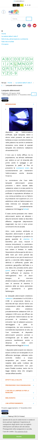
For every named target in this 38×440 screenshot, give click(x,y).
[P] (31, 64)
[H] (31, 59)
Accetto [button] (19, 436)
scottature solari (22, 168)
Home (3, 34)
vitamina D (28, 239)
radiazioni (9, 298)
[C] (11, 59)
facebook (19, 25)
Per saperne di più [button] (21, 431)
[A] (3, 59)
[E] (19, 59)
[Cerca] (2, 47)
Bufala (25, 209)
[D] (15, 59)
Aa (14, 5)
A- (25, 5)
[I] (3, 64)
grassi (7, 270)
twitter (24, 25)
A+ (30, 5)
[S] (11, 68)
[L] (15, 64)
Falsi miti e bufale (7, 42)
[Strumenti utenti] (34, 94)
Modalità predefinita (7, 5)
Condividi (5, 98)
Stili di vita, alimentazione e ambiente (14, 39)
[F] (23, 59)
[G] (27, 59)
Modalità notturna (10, 5)
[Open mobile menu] (2, 31)
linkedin (29, 25)
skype (35, 25)
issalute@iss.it (19, 1)
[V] (23, 68)
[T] (15, 68)
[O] (27, 64)
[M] (19, 64)
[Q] (3, 68)
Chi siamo (4, 44)
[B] (7, 59)
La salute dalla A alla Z (9, 36)
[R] (7, 68)
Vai (29, 19)
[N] (23, 64)
